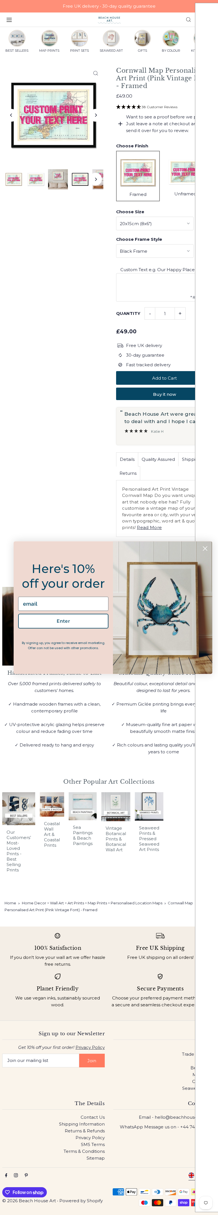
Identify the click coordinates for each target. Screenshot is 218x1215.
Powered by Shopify (81, 1200)
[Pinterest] (26, 1175)
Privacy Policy (90, 1047)
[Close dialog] (205, 548)
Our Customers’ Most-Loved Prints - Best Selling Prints (19, 851)
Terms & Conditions (84, 1151)
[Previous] (11, 115)
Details (127, 459)
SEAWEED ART (111, 51)
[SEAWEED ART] (111, 38)
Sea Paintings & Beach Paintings (83, 835)
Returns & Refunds (85, 1131)
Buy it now (164, 394)
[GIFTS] (142, 38)
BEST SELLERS (16, 51)
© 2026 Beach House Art (29, 1200)
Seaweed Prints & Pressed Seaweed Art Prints (149, 838)
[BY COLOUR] (170, 38)
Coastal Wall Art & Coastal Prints (52, 834)
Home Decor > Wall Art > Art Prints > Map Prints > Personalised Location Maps (92, 903)
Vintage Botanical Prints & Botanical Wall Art (116, 838)
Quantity (128, 313)
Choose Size (130, 211)
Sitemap (96, 1158)
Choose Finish (132, 146)
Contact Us (93, 1117)
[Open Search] (188, 19)
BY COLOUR (171, 51)
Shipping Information (82, 1124)
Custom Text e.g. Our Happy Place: (158, 269)
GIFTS (142, 51)
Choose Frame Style (139, 239)
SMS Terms (93, 1144)
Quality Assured (158, 459)
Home (10, 903)
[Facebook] (6, 1175)
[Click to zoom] (95, 73)
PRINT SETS (79, 51)
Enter (63, 621)
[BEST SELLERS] (17, 38)
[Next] (95, 115)
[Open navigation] (49, 19)
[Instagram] (16, 1175)
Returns (128, 473)
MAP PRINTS (49, 51)
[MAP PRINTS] (49, 38)
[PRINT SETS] (79, 38)
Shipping (191, 459)
